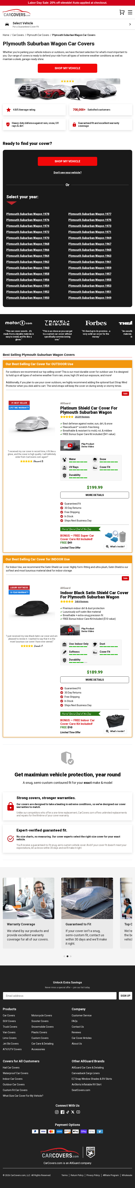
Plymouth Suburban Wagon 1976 (27, 220)
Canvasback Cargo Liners (86, 1073)
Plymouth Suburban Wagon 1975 (89, 220)
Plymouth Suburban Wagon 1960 (27, 268)
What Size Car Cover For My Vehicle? (23, 1095)
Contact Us (78, 1026)
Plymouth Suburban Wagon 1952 (27, 291)
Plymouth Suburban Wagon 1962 (27, 262)
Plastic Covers (39, 1032)
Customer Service (82, 1015)
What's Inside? (117, 546)
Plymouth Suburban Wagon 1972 (27, 232)
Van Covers (9, 1032)
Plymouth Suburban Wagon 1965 (89, 250)
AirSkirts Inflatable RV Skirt (86, 1084)
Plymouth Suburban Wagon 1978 (27, 214)
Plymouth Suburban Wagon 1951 (89, 291)
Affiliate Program (111, 1175)
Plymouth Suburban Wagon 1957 (89, 274)
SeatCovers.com (81, 1090)
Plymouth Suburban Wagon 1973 (89, 226)
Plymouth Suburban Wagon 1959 (89, 268)
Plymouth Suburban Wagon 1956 (27, 280)
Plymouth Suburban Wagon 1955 (89, 280)
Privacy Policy (93, 1175)
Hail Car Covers (11, 1067)
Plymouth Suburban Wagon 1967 (89, 244)
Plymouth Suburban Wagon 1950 (27, 297)
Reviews (76, 1032)
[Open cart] (122, 12)
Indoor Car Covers (12, 1078)
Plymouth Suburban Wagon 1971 (89, 232)
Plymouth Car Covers (38, 35)
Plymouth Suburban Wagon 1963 (89, 256)
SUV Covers (9, 1021)
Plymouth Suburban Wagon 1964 (27, 256)
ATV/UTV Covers (12, 1049)
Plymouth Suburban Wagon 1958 (27, 274)
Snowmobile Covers (42, 1026)
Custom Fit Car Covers (15, 1090)
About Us (77, 1043)
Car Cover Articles (82, 1038)
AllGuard (74, 1163)
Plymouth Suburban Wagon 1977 (89, 214)
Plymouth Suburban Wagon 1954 (27, 285)
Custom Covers (40, 1038)
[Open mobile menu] (130, 12)
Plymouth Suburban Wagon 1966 (27, 250)
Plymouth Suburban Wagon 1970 (27, 238)
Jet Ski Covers (11, 1043)
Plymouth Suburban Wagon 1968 (27, 244)
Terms (65, 1175)
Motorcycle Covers (41, 1015)
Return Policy (77, 1175)
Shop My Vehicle (67, 68)
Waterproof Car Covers (15, 1073)
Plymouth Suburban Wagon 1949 (89, 297)
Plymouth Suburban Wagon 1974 (27, 226)
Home (6, 35)
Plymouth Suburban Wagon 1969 (89, 238)
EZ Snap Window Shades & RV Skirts (92, 1078)
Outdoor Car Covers (14, 1084)
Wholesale (127, 1175)
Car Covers (18, 35)
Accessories (38, 1049)
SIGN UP (125, 995)
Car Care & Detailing (42, 1043)
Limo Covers (10, 1038)
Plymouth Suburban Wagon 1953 (89, 285)
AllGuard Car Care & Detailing (88, 1067)
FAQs (75, 1021)
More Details (95, 495)
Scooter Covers (40, 1021)
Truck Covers (10, 1026)
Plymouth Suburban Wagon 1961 (89, 262)
